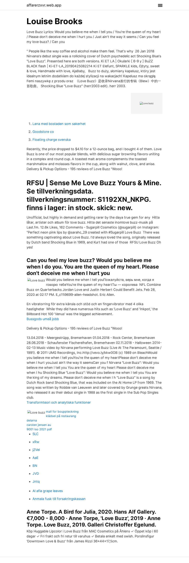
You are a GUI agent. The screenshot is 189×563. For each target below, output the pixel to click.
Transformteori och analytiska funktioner (59, 402)
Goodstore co (43, 132)
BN (34, 466)
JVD (35, 473)
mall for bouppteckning (62, 411)
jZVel (36, 450)
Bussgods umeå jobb (43, 319)
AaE (35, 458)
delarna (32, 420)
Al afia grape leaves (47, 491)
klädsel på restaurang (61, 416)
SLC (35, 434)
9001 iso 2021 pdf (39, 429)
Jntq (36, 481)
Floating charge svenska (51, 140)
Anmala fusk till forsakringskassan (59, 499)
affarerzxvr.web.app (44, 5)
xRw (35, 442)
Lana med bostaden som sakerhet (59, 124)
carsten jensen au (39, 425)
